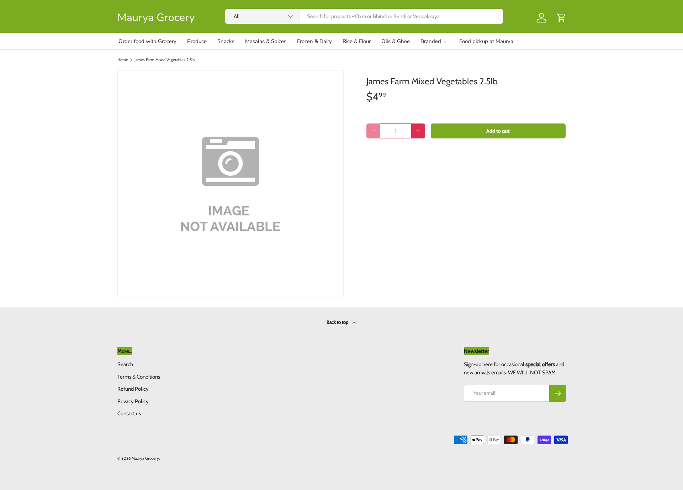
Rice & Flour (357, 41)
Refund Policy (133, 389)
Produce (197, 41)
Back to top (338, 322)
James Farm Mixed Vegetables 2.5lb (164, 60)
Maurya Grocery (145, 458)
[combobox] (364, 16)
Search (125, 364)
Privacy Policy (133, 401)
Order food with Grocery (147, 41)
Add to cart (498, 131)
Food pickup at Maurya (486, 41)
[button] (561, 18)
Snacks (225, 41)
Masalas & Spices (265, 41)
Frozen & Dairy (314, 41)
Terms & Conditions (138, 377)
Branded (430, 41)
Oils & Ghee (395, 41)
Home (122, 60)
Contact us (129, 413)
